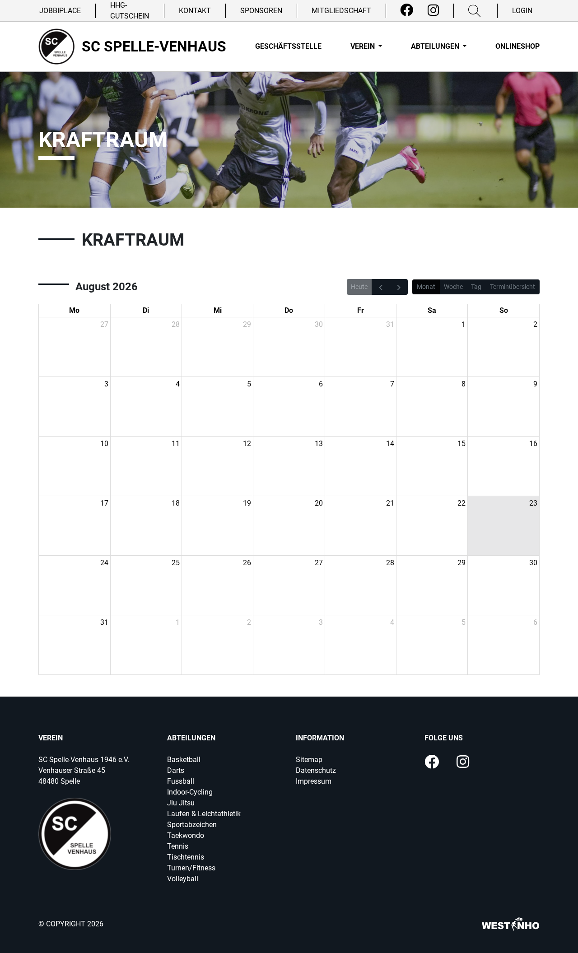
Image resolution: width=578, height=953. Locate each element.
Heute (359, 286)
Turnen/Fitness (191, 868)
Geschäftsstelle (288, 46)
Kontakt (195, 10)
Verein (363, 46)
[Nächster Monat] (399, 286)
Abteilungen (436, 46)
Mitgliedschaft (341, 10)
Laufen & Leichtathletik (204, 813)
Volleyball (182, 878)
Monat (426, 286)
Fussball (180, 781)
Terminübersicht (512, 286)
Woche (453, 286)
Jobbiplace (60, 10)
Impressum (313, 781)
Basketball (183, 759)
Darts (175, 770)
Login (522, 10)
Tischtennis (185, 857)
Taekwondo (185, 835)
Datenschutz (316, 770)
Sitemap (309, 759)
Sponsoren (261, 10)
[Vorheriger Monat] (381, 286)
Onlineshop (517, 46)
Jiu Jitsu (181, 803)
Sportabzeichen (192, 824)
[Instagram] (433, 10)
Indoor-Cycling (190, 792)
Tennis (177, 846)
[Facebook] (406, 10)
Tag (476, 286)
